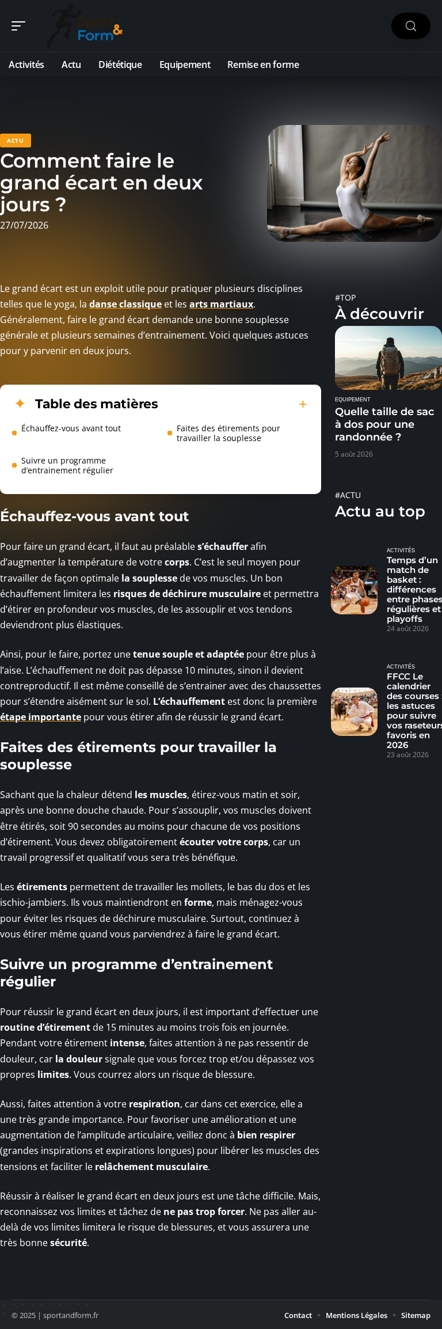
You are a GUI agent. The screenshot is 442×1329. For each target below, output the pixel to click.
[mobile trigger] (21, 26)
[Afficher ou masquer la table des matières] (232, 404)
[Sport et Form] (83, 26)
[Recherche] (411, 26)
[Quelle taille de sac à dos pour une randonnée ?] (388, 358)
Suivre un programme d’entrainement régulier (67, 465)
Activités (401, 550)
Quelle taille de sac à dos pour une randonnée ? (384, 424)
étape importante (40, 717)
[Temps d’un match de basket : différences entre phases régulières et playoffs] (354, 590)
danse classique (125, 304)
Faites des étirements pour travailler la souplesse (228, 433)
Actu (15, 140)
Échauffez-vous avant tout (71, 428)
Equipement (353, 400)
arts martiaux (221, 304)
